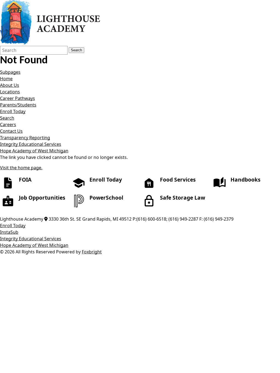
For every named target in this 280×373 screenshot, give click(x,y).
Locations (10, 92)
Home (6, 79)
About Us (9, 85)
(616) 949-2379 (219, 219)
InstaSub (9, 232)
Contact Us (11, 131)
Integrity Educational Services (30, 144)
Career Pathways (17, 98)
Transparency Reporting (25, 138)
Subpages (10, 72)
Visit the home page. (21, 168)
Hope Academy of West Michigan (34, 151)
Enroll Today (12, 111)
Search (76, 50)
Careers (8, 125)
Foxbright (92, 252)
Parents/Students (18, 105)
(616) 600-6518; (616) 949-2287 (167, 219)
